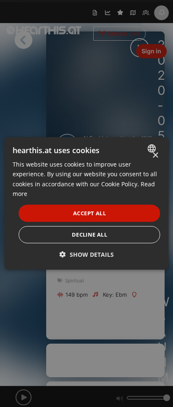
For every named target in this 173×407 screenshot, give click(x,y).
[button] (87, 254)
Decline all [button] (89, 234)
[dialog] (86, 203)
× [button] (155, 155)
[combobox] (153, 148)
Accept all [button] (89, 213)
